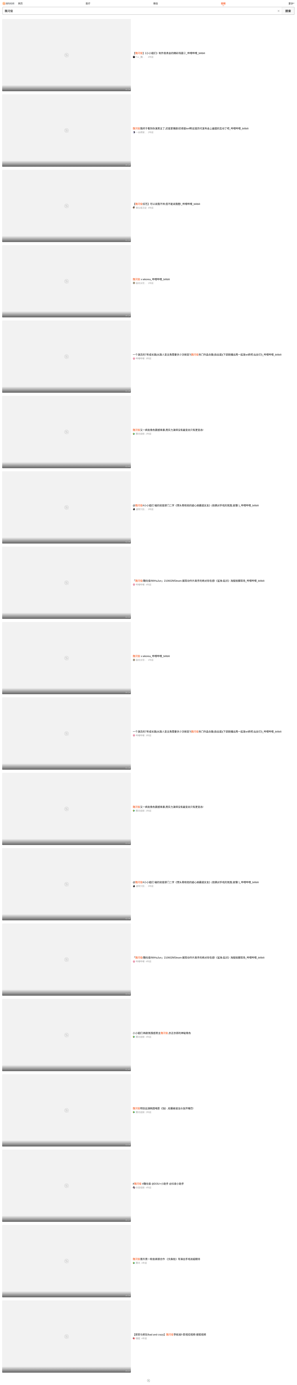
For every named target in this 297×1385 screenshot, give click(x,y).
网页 (20, 3)
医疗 (88, 3)
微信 (155, 3)
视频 (223, 3)
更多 (290, 3)
